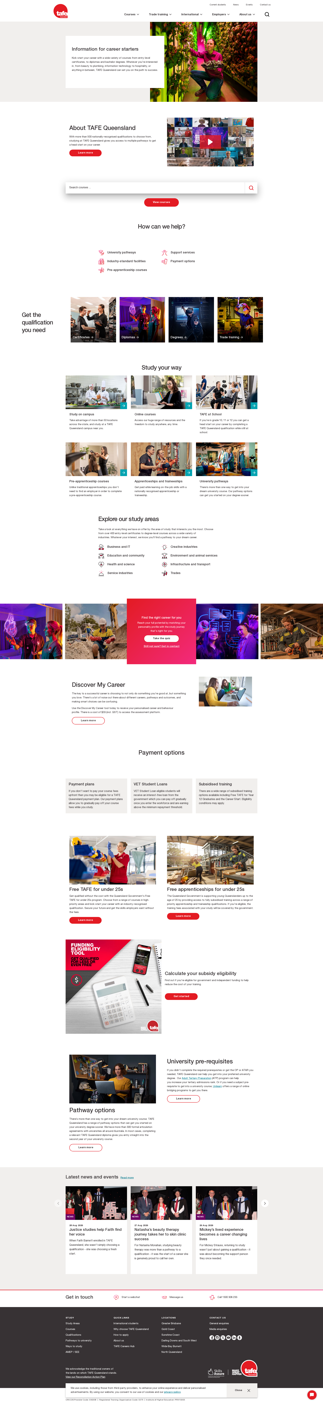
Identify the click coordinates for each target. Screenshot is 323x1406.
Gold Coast (168, 1329)
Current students (218, 5)
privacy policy (172, 1392)
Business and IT (118, 547)
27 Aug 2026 (141, 1226)
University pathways (121, 252)
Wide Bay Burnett (172, 1346)
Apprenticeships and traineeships (159, 481)
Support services (183, 252)
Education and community (125, 555)
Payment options (183, 261)
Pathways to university (79, 1341)
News (236, 5)
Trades (176, 573)
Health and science (121, 564)
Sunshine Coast (171, 1335)
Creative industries (184, 547)
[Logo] (60, 18)
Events (249, 5)
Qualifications (73, 1335)
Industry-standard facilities (126, 261)
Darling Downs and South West (179, 1341)
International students (126, 1323)
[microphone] (239, 1338)
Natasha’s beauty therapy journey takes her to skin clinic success (160, 1234)
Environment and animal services (194, 555)
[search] (251, 188)
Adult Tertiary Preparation (196, 1078)
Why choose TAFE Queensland (131, 1329)
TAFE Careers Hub (124, 1346)
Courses (70, 1329)
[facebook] (211, 1338)
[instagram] (217, 1338)
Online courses (145, 414)
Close (238, 1390)
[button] (210, 142)
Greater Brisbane (171, 1323)
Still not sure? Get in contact (162, 646)
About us (119, 1341)
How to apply (121, 1335)
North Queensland (172, 1352)
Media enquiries (218, 1329)
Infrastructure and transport (190, 564)
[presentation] (58, 1203)
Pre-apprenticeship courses (127, 270)
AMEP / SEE (72, 1352)
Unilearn (217, 1086)
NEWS (70, 1217)
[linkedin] (234, 1338)
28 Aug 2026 (76, 1226)
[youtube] (228, 1338)
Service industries (120, 573)
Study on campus (81, 414)
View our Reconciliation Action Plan (85, 1377)
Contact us (265, 5)
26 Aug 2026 (206, 1226)
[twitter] (223, 1338)
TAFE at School (211, 414)
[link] (131, 17)
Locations (169, 1318)
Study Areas (73, 1323)
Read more (127, 1178)
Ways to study (74, 1346)
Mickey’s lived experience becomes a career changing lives (223, 1234)
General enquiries (219, 1323)
